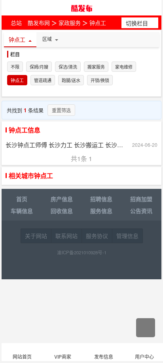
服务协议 (97, 236)
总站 (16, 23)
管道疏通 (42, 80)
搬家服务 (96, 67)
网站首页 (22, 356)
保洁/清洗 (68, 67)
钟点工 (97, 23)
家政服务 (70, 23)
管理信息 (127, 236)
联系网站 (66, 236)
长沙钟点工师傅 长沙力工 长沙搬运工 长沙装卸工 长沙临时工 (65, 144)
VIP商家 (62, 356)
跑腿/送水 (71, 80)
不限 (15, 67)
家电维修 (124, 67)
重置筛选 (61, 110)
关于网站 (36, 236)
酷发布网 (81, 8)
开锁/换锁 (100, 80)
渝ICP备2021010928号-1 (81, 252)
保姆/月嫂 (39, 67)
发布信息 (103, 356)
